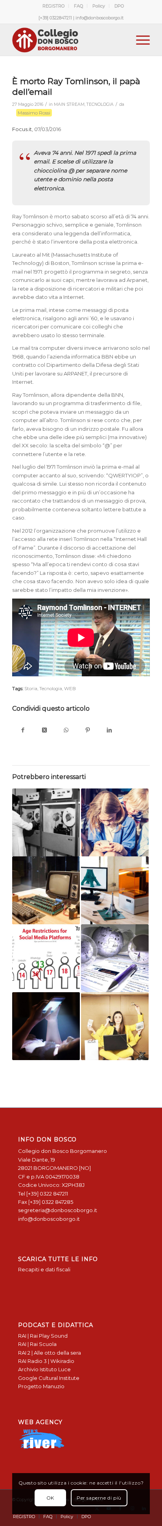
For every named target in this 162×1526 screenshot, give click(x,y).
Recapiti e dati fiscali (44, 1269)
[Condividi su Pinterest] (88, 730)
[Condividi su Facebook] (23, 730)
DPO (119, 6)
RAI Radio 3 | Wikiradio (46, 1361)
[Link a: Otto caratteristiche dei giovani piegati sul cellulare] (46, 1026)
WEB (70, 688)
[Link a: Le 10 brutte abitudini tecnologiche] (115, 822)
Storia (30, 688)
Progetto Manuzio (41, 1386)
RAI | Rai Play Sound (43, 1336)
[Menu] (139, 40)
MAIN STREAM (69, 104)
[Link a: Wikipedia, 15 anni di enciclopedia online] (115, 958)
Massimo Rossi (34, 113)
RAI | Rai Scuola (37, 1344)
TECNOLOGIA (100, 104)
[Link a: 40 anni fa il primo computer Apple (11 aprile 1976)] (46, 890)
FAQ (78, 6)
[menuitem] (54, 6)
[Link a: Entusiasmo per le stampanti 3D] (115, 890)
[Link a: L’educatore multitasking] (115, 1026)
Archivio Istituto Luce (44, 1369)
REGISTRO (53, 6)
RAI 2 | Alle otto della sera (49, 1353)
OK (50, 1498)
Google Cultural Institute (48, 1378)
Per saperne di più (99, 1498)
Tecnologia (50, 688)
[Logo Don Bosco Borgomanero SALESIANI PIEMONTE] (67, 40)
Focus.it (22, 129)
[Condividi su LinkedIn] (109, 730)
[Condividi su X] (44, 730)
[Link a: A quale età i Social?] (46, 958)
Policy (98, 6)
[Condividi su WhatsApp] (66, 730)
